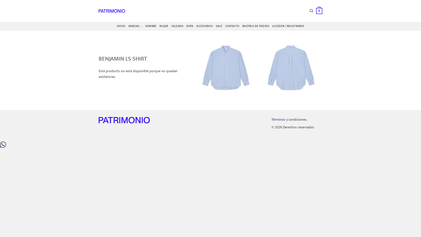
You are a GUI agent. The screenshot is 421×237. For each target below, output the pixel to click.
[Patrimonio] (112, 11)
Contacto (232, 26)
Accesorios (204, 26)
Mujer (163, 26)
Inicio (121, 26)
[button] (311, 11)
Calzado (177, 26)
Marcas (133, 26)
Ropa (189, 26)
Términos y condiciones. (289, 120)
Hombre (151, 26)
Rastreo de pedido (255, 26)
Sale (219, 26)
